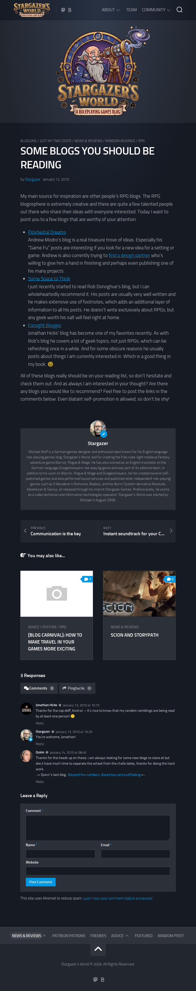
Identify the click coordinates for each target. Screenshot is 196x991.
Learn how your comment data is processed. (118, 898)
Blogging (28, 141)
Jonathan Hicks (46, 705)
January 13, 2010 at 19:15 (81, 705)
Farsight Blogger (45, 325)
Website (32, 862)
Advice (33, 627)
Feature (49, 627)
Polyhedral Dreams (47, 232)
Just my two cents (55, 141)
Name (31, 845)
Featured (144, 936)
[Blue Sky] (70, 10)
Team (131, 9)
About (108, 9)
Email (106, 845)
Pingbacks (79, 688)
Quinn (40, 752)
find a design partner (129, 255)
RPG (141, 141)
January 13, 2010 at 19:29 (74, 731)
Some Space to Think (49, 279)
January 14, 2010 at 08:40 (68, 752)
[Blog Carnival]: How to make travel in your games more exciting (55, 642)
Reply (40, 723)
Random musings (120, 141)
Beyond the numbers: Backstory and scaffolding (104, 775)
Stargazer (32, 179)
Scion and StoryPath (134, 635)
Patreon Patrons (68, 936)
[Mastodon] (63, 10)
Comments (41, 688)
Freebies (98, 936)
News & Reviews (88, 141)
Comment (34, 811)
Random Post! (171, 936)
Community (153, 9)
